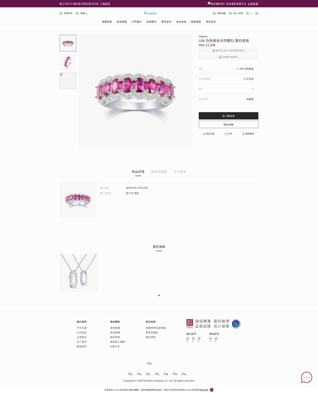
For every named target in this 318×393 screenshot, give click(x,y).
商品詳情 (138, 171)
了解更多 (105, 3)
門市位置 (82, 327)
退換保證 (115, 337)
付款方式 (115, 346)
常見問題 (115, 327)
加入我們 (82, 341)
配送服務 (115, 332)
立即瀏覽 (253, 3)
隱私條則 (151, 337)
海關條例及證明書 (156, 327)
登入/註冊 (238, 13)
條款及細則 (152, 332)
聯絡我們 (82, 346)
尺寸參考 (180, 171)
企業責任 (82, 337)
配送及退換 (159, 171)
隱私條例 (204, 389)
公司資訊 (82, 332)
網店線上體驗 (117, 341)
